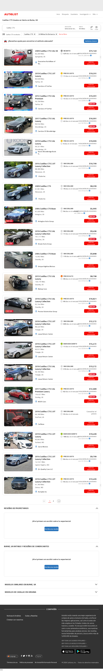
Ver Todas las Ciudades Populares (74, 641)
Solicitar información (91, 63)
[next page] (59, 501)
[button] (91, 27)
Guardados (74, 14)
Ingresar (39, 656)
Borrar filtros (63, 34)
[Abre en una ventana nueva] (68, 651)
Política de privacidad (26, 662)
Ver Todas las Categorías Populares (75, 646)
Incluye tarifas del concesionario (87, 53)
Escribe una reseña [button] (51, 529)
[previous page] (44, 501)
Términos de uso (12, 662)
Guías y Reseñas (31, 615)
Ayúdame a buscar (91, 41)
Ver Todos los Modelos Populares (74, 643)
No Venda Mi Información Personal (46, 662)
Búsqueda (65, 14)
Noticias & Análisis (14, 615)
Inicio (58, 14)
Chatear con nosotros (15, 619)
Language (13, 656)
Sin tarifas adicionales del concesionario (85, 211)
